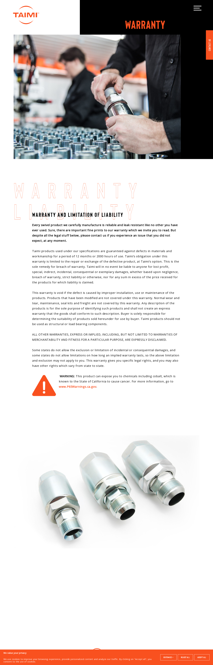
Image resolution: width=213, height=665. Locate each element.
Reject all (185, 657)
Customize (168, 657)
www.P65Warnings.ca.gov (78, 387)
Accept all (201, 657)
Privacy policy (44, 661)
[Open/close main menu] (197, 8)
